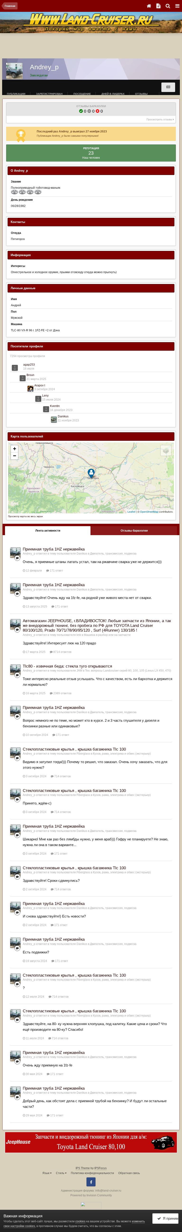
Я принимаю (170, 1218)
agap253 (29, 364)
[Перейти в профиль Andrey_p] (15, 552)
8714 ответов (62, 652)
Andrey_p (29, 553)
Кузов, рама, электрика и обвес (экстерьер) (122, 753)
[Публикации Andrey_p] (168, 87)
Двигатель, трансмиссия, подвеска (113, 553)
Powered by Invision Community (91, 1195)
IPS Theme (83, 1168)
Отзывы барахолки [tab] (134, 530)
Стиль (60, 1173)
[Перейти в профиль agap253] (15, 368)
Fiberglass (83, 753)
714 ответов (62, 776)
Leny (45, 395)
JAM (79, 670)
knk (79, 635)
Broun (30, 375)
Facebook (91, 1181)
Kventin (55, 406)
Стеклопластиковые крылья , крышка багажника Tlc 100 (74, 749)
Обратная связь (129, 1173)
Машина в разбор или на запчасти (107, 635)
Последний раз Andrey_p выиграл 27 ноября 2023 (72, 131)
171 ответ (56, 570)
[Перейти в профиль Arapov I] (30, 389)
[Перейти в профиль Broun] (23, 378)
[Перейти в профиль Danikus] (54, 420)
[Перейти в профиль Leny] (38, 399)
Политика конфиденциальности (92, 1173)
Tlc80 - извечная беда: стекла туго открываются (67, 666)
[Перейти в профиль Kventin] (46, 409)
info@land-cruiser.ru (108, 1190)
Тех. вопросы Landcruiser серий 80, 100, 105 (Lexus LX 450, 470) (128, 670)
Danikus (63, 416)
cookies (80, 1221)
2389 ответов (62, 693)
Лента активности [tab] (47, 530)
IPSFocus (100, 1168)
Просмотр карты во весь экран (25, 516)
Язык (46, 1173)
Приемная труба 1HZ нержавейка (54, 549)
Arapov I (39, 385)
